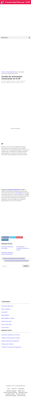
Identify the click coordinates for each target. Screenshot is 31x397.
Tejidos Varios (21, 391)
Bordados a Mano (10, 394)
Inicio (8, 388)
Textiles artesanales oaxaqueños (10, 341)
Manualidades (5, 315)
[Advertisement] (15, 20)
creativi (4, 81)
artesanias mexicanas (13, 189)
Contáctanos (21, 388)
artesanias (12, 82)
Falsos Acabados (5, 309)
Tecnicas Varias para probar (10, 392)
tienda (21, 82)
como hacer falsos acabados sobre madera (16, 261)
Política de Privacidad (10, 395)
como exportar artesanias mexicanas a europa (22, 248)
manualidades (19, 193)
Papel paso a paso (23, 392)
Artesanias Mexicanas (12, 72)
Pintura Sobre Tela (6, 324)
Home (3, 72)
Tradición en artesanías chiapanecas (11, 347)
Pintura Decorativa (6, 321)
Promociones (5, 327)
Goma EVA (4, 312)
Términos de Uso (21, 395)
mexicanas (17, 82)
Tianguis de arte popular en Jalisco (10, 338)
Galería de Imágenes (11, 391)
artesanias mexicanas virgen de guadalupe (7, 253)
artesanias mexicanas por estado (7, 247)
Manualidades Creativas (7, 318)
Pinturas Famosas (20, 394)
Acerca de (14, 388)
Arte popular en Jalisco (7, 344)
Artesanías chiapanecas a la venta (10, 335)
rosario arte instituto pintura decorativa (14, 258)
